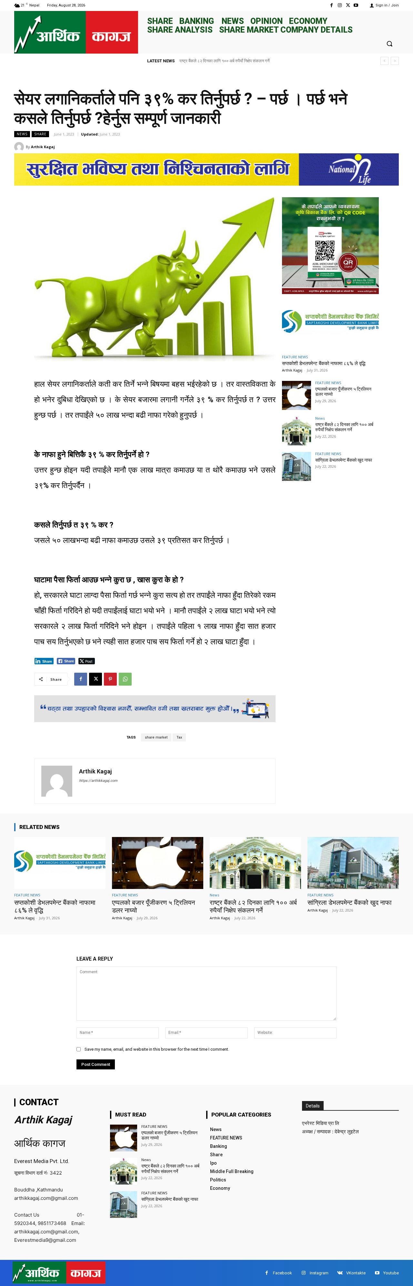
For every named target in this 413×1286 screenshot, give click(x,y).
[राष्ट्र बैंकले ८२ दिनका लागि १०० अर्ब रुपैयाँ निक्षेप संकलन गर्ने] (296, 430)
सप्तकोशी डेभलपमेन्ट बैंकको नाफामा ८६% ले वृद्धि (323, 363)
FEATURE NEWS (295, 357)
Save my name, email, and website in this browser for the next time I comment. (157, 1049)
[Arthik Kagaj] (20, 147)
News (22, 134)
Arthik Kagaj (43, 146)
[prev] (384, 61)
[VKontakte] (340, 1273)
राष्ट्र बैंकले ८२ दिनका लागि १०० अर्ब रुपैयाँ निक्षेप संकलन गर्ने (344, 427)
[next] (395, 61)
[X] (348, 5)
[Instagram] (340, 5)
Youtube (391, 1273)
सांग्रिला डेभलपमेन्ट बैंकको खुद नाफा (206, 60)
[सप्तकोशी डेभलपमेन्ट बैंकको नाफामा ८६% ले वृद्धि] (330, 323)
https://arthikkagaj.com (98, 781)
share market (156, 737)
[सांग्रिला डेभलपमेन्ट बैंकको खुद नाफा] (296, 466)
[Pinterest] (110, 679)
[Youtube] (356, 5)
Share (40, 134)
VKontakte (356, 1273)
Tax (179, 737)
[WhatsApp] (125, 679)
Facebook (282, 1273)
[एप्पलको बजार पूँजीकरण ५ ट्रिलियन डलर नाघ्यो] (296, 395)
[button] (389, 43)
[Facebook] (331, 5)
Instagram (319, 1273)
